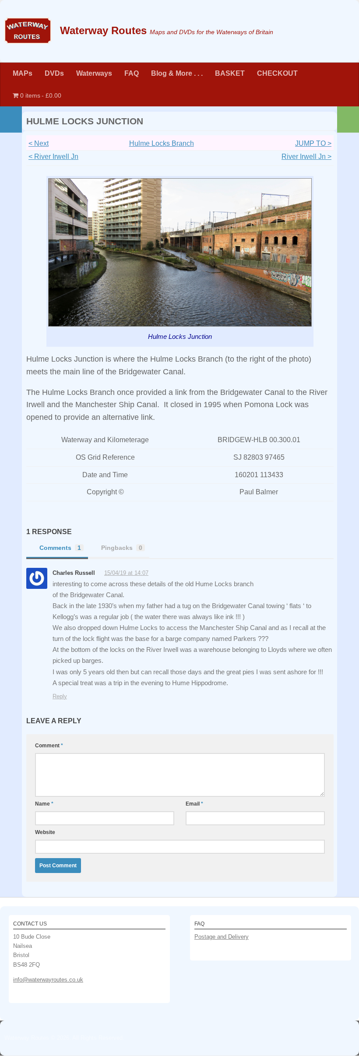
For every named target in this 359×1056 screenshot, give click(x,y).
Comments (60, 547)
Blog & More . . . (177, 73)
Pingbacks (121, 547)
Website (45, 832)
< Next (38, 143)
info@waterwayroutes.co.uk (48, 979)
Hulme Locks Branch (161, 143)
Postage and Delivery (221, 936)
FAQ (131, 73)
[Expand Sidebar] (11, 119)
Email (194, 804)
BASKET (230, 73)
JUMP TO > (313, 143)
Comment (49, 746)
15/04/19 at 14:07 (126, 573)
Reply (60, 696)
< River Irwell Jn (53, 156)
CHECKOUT (277, 73)
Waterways (94, 73)
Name (44, 804)
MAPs (22, 73)
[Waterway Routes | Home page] (27, 31)
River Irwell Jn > (306, 156)
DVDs (54, 73)
